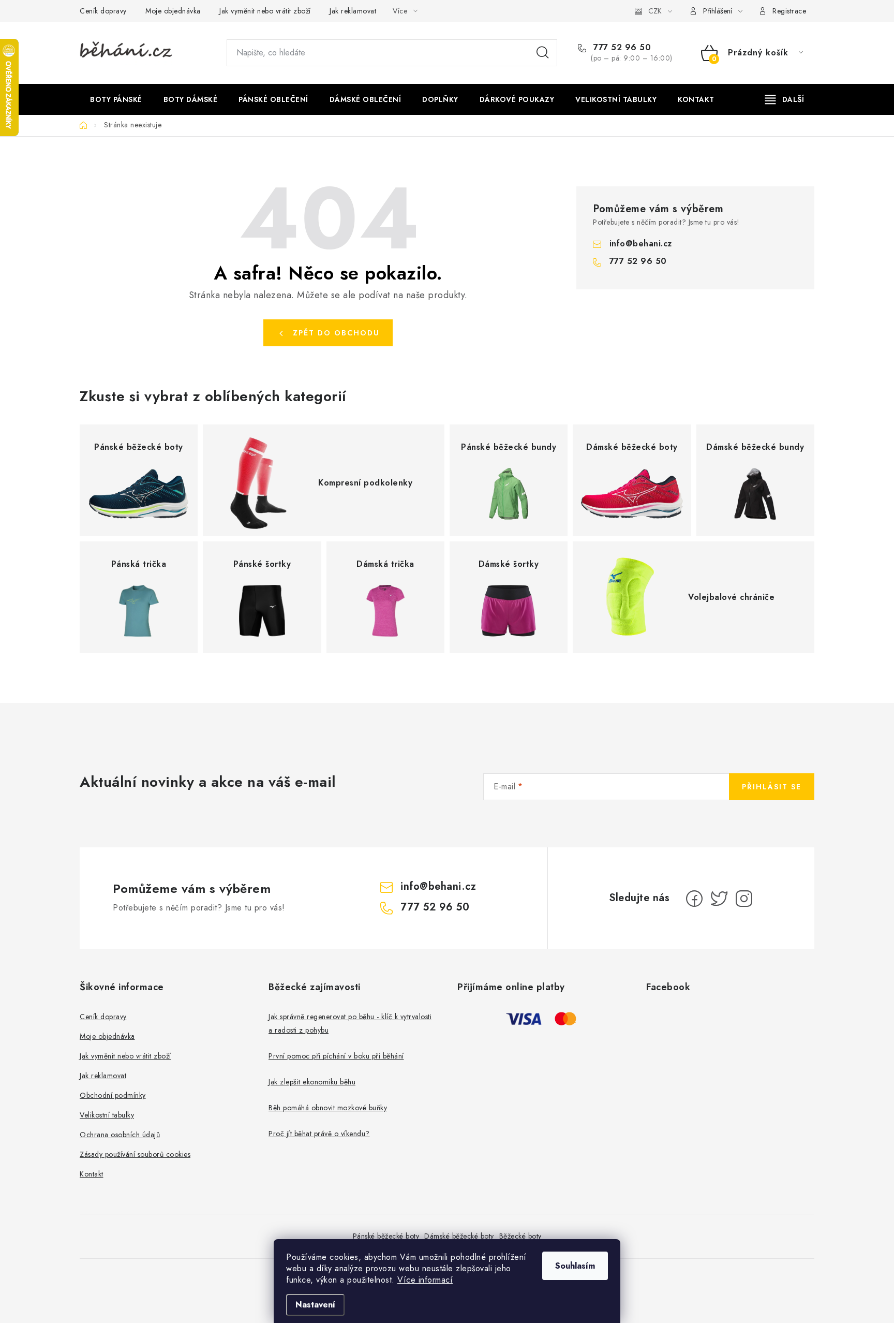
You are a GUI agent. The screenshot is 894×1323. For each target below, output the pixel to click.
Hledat (542, 52)
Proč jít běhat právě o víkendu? (319, 1133)
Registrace (789, 11)
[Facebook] (694, 898)
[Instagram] (744, 898)
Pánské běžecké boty (386, 1236)
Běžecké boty (520, 1236)
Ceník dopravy (103, 11)
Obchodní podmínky (113, 1095)
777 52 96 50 (621, 47)
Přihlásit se (771, 787)
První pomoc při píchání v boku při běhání (336, 1056)
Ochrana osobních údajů (120, 1134)
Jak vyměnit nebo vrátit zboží (265, 11)
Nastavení (315, 1305)
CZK (655, 11)
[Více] (784, 99)
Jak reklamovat (353, 11)
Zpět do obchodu (336, 333)
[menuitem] (116, 99)
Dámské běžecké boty (459, 1236)
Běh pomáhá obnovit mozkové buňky (328, 1107)
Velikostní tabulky (107, 1115)
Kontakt (91, 1174)
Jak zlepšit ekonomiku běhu (312, 1082)
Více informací (425, 1280)
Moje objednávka (173, 11)
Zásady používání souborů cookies (135, 1154)
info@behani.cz (640, 243)
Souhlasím (575, 1266)
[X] (719, 898)
